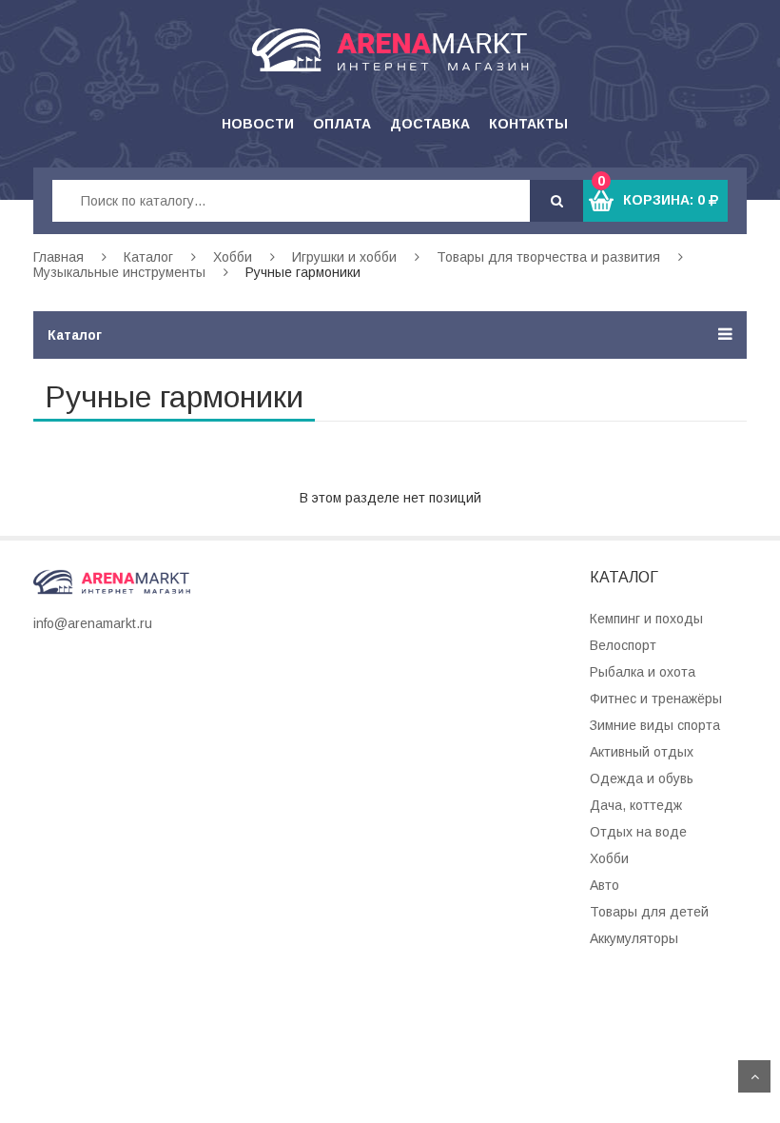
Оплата (342, 123)
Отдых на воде (638, 831)
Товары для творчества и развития (548, 257)
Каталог (148, 257)
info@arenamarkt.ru (92, 623)
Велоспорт (623, 645)
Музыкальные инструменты (119, 272)
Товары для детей (649, 911)
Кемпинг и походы (646, 618)
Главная (58, 257)
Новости (258, 123)
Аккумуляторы (634, 938)
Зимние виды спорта (655, 725)
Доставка (430, 123)
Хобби (232, 257)
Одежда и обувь (641, 778)
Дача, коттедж (636, 805)
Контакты (528, 123)
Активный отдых (641, 751)
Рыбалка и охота (642, 672)
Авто (604, 885)
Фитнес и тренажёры (656, 698)
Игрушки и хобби (344, 257)
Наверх (754, 1076)
